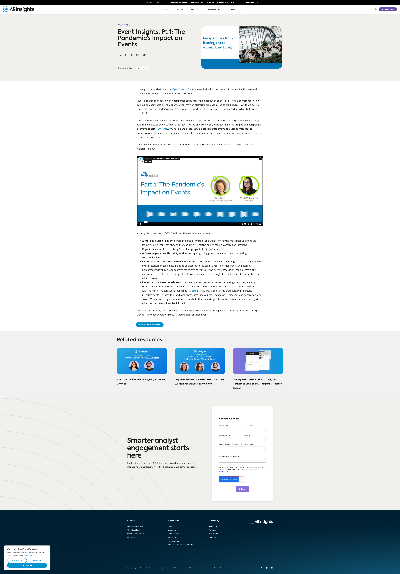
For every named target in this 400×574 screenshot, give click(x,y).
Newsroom (213, 533)
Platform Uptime (178, 568)
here (193, 290)
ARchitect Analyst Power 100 (180, 544)
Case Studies (173, 533)
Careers (212, 537)
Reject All (37, 560)
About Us (213, 526)
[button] (138, 68)
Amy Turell (161, 128)
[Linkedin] (272, 568)
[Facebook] (267, 568)
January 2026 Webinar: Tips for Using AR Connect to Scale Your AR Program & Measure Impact (257, 383)
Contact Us (217, 568)
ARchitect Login (134, 530)
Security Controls (163, 568)
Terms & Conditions (146, 568)
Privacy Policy (28, 555)
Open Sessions (180, 89)
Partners (212, 530)
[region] (27, 557)
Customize (17, 560)
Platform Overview (135, 526)
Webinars (124, 25)
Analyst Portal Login (135, 533)
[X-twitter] (261, 568)
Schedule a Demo (194, 568)
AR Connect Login (134, 537)
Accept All (27, 565)
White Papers (173, 537)
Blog (170, 526)
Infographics (173, 541)
